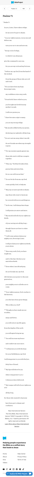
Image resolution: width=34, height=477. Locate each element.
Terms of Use (22, 459)
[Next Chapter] (29, 8)
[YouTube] (4, 469)
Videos (5, 462)
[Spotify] (20, 469)
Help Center (21, 454)
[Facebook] (7, 469)
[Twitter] (10, 469)
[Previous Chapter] (4, 8)
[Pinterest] (17, 469)
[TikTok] (23, 469)
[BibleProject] (17, 2)
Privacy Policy (22, 456)
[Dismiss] (7, 474)
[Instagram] (14, 469)
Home (5, 454)
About (5, 456)
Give (4, 459)
